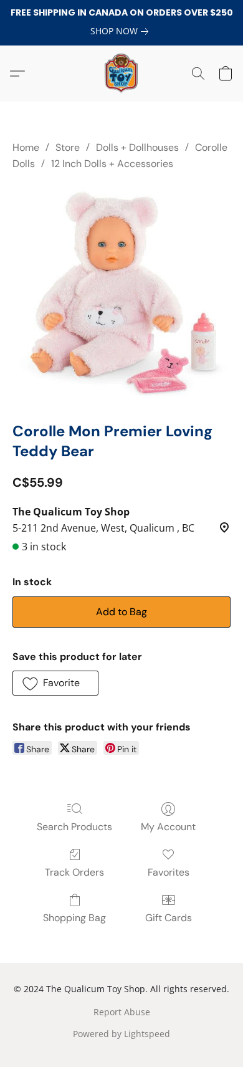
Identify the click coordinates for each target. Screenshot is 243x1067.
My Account (168, 826)
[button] (121, 73)
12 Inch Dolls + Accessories (112, 163)
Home (25, 147)
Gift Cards (168, 917)
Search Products (74, 826)
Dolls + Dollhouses (137, 147)
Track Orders (74, 872)
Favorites (168, 872)
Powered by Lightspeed (121, 1034)
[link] (121, 31)
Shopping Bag (74, 917)
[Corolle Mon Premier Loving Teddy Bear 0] (121, 293)
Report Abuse (121, 1012)
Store (67, 147)
